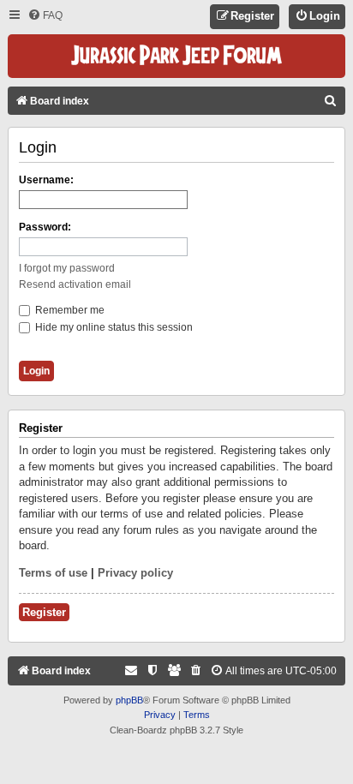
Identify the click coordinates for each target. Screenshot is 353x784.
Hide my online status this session (113, 327)
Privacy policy (135, 572)
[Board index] (176, 56)
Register (44, 612)
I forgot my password (67, 268)
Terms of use (53, 572)
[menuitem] (45, 15)
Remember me (69, 310)
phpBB (129, 700)
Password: (45, 227)
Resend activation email (75, 284)
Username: (46, 180)
